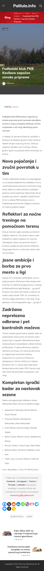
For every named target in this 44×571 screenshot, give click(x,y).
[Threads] (9, 509)
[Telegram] (36, 504)
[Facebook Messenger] (4, 509)
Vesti (27, 13)
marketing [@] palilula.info (22, 495)
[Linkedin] (18, 504)
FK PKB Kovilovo (17, 516)
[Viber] (27, 504)
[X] (9, 504)
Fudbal (17, 16)
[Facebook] (4, 504)
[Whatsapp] (23, 504)
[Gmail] (32, 504)
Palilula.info (11, 83)
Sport (34, 13)
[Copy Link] (14, 509)
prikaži (15, 107)
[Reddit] (14, 504)
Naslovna (18, 13)
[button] (40, 6)
